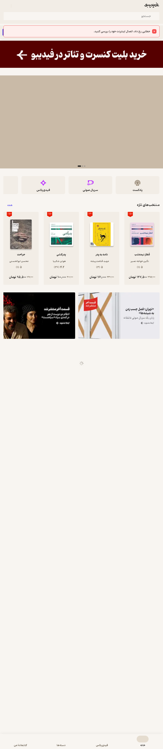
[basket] (16, 6)
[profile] (6, 6)
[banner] (81, 54)
